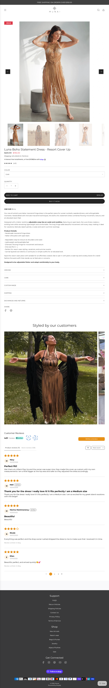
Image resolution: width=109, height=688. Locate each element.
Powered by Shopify (54, 685)
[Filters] (88, 448)
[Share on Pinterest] (11, 311)
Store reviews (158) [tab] (28, 448)
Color (7, 170)
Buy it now (54, 201)
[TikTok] (65, 662)
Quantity (8, 181)
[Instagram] (49, 662)
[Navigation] (5, 10)
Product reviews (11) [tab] (12, 448)
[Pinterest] (54, 662)
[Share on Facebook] (5, 311)
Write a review (91, 439)
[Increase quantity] (15, 185)
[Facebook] (43, 662)
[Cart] (103, 10)
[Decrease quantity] (6, 185)
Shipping (7, 156)
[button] (8, 71)
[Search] (98, 10)
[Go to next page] (62, 574)
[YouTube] (60, 662)
